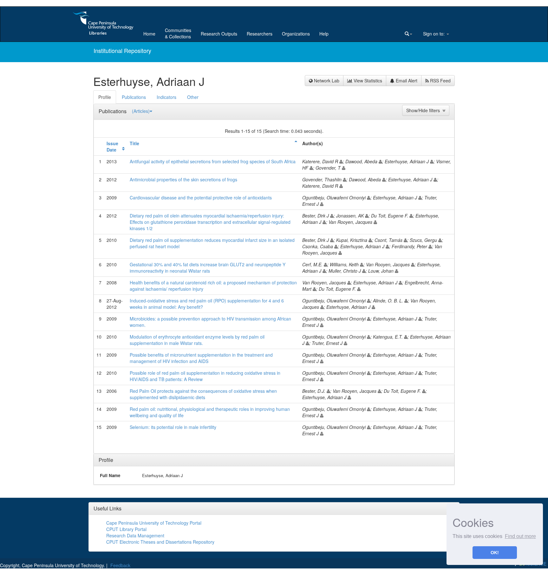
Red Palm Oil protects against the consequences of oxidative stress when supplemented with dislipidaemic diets (203, 394)
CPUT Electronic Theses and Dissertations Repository (160, 542)
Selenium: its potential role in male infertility (173, 427)
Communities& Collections (178, 33)
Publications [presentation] (134, 97)
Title (134, 143)
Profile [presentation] (104, 97)
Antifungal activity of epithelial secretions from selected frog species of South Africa (213, 161)
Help (324, 33)
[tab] (105, 97)
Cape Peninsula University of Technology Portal (153, 523)
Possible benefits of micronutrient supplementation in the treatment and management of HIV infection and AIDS (201, 358)
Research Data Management (135, 535)
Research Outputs (219, 33)
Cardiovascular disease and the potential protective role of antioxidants (201, 197)
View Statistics (367, 80)
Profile (106, 459)
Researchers (259, 33)
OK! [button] (495, 552)
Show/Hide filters (424, 110)
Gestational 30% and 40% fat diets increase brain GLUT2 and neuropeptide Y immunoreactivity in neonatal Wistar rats (207, 267)
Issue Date (112, 146)
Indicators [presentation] (166, 97)
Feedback (120, 565)
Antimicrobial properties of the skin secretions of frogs (183, 179)
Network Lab (326, 80)
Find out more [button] (520, 536)
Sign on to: (434, 33)
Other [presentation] (193, 97)
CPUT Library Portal (126, 529)
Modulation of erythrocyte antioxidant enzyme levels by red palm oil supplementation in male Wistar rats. (197, 340)
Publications (113, 111)
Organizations (296, 33)
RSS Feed (440, 80)
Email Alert (406, 80)
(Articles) (141, 111)
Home (149, 33)
